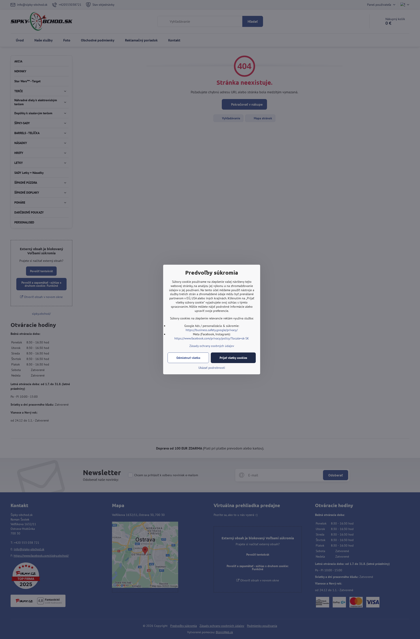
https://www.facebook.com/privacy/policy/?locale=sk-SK (211, 338)
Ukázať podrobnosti (211, 368)
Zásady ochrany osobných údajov (211, 346)
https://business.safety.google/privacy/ (212, 330)
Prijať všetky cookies (233, 358)
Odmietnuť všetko (188, 358)
